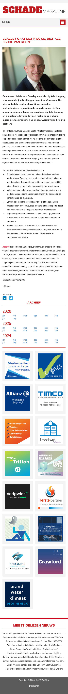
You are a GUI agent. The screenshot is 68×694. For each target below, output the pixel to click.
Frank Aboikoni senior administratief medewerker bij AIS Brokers (34, 669)
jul (3, 318)
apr (35, 316)
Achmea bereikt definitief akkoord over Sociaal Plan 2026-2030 (34, 641)
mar (25, 316)
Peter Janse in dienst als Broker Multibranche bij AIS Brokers (34, 645)
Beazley (6, 247)
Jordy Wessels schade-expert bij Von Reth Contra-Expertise (34, 665)
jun (56, 316)
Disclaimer (34, 686)
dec (56, 331)
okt (35, 331)
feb (14, 316)
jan (3, 316)
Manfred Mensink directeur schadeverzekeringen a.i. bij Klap (34, 653)
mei (46, 316)
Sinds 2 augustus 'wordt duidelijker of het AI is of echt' (34, 649)
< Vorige (6, 286)
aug (15, 318)
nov (46, 331)
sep (25, 331)
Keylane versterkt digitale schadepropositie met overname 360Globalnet (34, 637)
